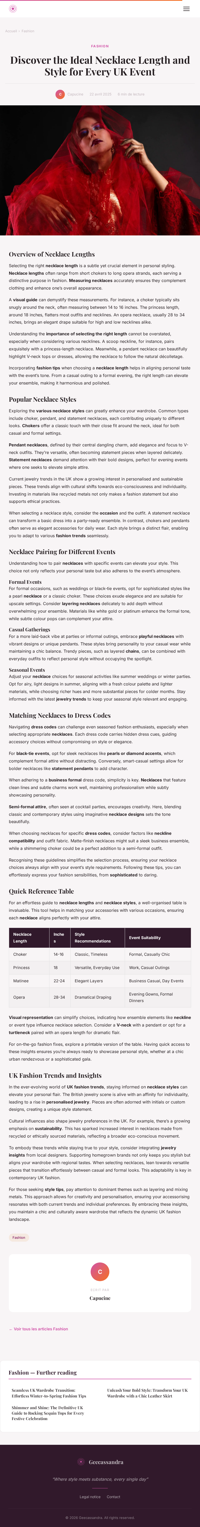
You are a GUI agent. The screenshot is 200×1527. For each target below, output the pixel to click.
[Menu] (186, 9)
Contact (113, 1496)
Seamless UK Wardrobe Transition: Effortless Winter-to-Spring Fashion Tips (49, 1393)
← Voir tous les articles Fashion (38, 1328)
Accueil (11, 31)
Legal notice (90, 1496)
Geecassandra (106, 1461)
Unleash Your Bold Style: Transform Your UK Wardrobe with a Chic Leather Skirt (147, 1393)
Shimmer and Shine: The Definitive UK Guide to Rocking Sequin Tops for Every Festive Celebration (48, 1413)
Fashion (28, 31)
